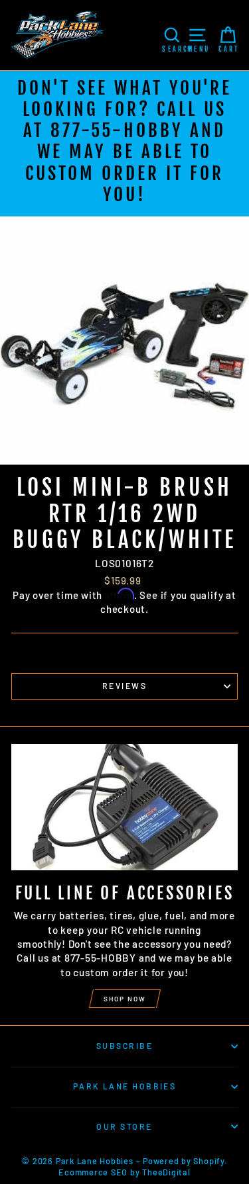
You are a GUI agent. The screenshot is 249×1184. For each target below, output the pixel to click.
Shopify (208, 1161)
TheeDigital (166, 1172)
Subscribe (124, 1045)
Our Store (124, 1126)
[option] (124, 143)
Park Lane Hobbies (125, 1086)
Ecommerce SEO (92, 1172)
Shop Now (125, 999)
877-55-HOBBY (116, 130)
